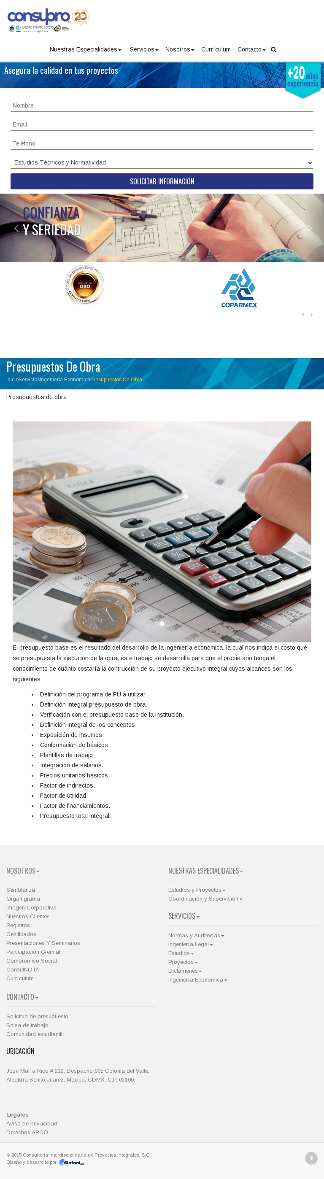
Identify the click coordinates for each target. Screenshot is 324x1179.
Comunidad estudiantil (34, 1034)
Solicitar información (162, 181)
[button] (9, 228)
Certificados (21, 934)
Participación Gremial (33, 952)
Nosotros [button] (177, 49)
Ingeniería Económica (65, 380)
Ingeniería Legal (188, 944)
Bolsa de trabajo (27, 1025)
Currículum (216, 49)
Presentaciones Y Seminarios (43, 943)
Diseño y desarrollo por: (32, 1162)
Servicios (142, 49)
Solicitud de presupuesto (37, 1016)
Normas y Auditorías (194, 935)
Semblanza (20, 890)
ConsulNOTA (22, 969)
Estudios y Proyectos (194, 890)
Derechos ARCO (27, 1132)
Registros (18, 925)
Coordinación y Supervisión (203, 899)
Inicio (12, 380)
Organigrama (23, 899)
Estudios (179, 953)
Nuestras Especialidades (83, 49)
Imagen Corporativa (31, 907)
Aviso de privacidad (31, 1123)
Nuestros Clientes (28, 916)
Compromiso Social (31, 961)
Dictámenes (183, 971)
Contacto (250, 49)
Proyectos (181, 962)
